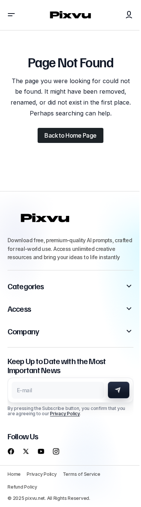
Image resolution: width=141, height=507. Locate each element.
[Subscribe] (118, 390)
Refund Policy (22, 487)
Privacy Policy (65, 413)
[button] (11, 15)
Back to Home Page (70, 135)
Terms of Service (81, 474)
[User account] (128, 15)
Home (14, 474)
